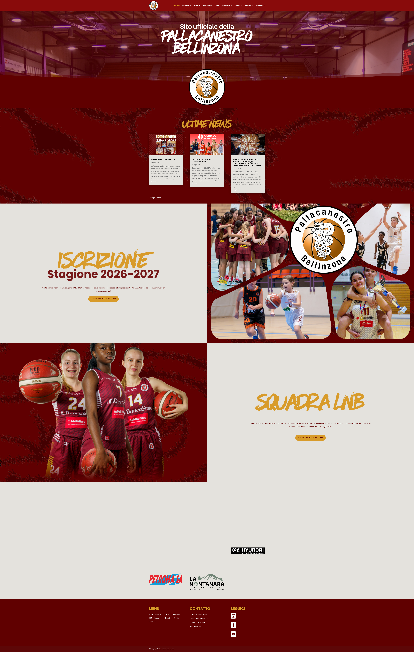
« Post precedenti (155, 198)
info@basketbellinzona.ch (199, 614)
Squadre (226, 6)
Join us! (259, 6)
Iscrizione (207, 6)
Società (185, 6)
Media (248, 6)
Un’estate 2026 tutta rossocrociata (202, 160)
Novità (197, 6)
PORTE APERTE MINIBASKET (163, 159)
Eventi (237, 6)
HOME (177, 6)
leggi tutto (154, 181)
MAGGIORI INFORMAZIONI (103, 299)
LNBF (217, 6)
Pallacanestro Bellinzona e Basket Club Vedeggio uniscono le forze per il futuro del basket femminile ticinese (247, 162)
